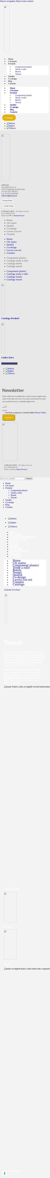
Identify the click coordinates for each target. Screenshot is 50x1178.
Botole (18, 72)
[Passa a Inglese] (11, 126)
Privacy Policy (7, 200)
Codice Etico (7, 357)
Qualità (11, 76)
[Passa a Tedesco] (11, 128)
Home (10, 59)
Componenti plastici (23, 67)
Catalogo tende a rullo (17, 260)
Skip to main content (24, 1)
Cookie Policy (8, 206)
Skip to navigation (8, 1)
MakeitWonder (19, 216)
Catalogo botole (14, 263)
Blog (10, 81)
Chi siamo (12, 61)
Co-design (12, 79)
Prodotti (11, 64)
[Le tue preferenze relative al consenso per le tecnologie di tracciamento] (4, 1173)
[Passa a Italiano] (11, 123)
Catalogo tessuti (14, 266)
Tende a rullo (20, 69)
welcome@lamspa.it (9, 196)
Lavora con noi (14, 231)
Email (3, 407)
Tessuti (18, 74)
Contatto (12, 83)
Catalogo (15, 556)
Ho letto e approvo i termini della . (25, 412)
